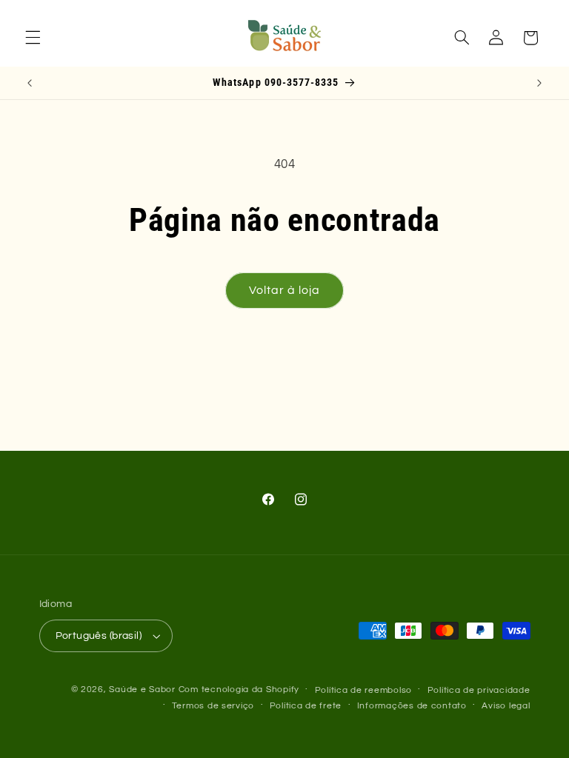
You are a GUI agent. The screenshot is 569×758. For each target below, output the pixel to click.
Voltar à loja (285, 290)
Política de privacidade (478, 690)
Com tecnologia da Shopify (239, 689)
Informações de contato (412, 706)
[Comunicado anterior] (29, 83)
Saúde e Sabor (142, 689)
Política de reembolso (363, 690)
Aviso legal (506, 706)
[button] (33, 38)
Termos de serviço (213, 706)
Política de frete (306, 706)
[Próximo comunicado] (539, 83)
